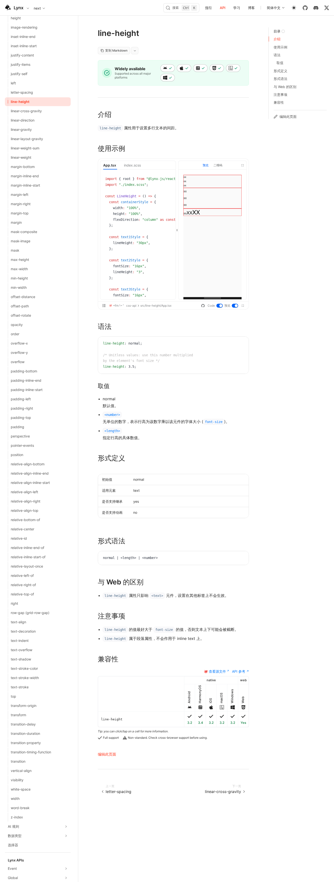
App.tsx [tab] (109, 165)
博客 (251, 8)
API (222, 8)
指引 (208, 8)
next (37, 8)
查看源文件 (217, 671)
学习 (236, 8)
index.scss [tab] (132, 165)
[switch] (220, 306)
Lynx (18, 7)
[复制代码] (168, 179)
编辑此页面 (107, 754)
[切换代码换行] (160, 179)
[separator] (177, 230)
